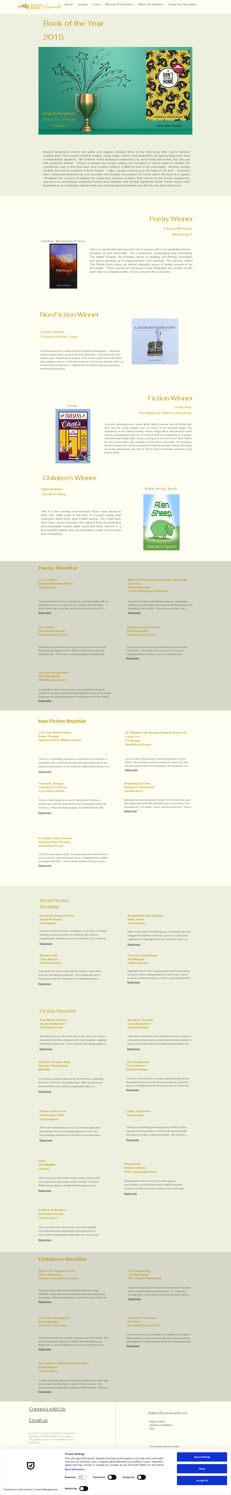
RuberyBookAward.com (167, 1413)
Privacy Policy (157, 1421)
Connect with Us (47, 1409)
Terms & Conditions (160, 1424)
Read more (44, 612)
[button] (119, 4)
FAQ (151, 1428)
